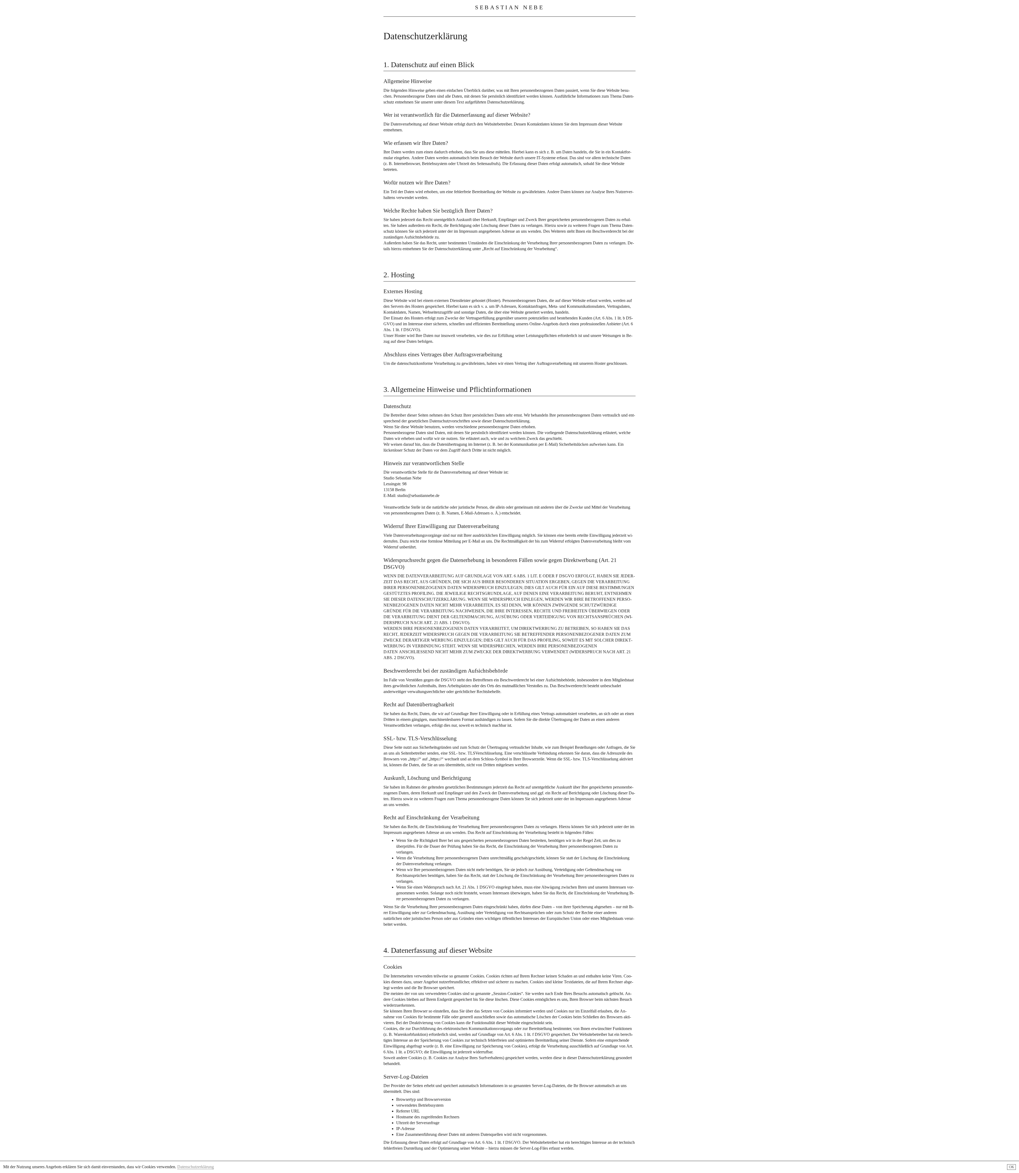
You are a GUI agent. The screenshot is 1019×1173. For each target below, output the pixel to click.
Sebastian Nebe (509, 7)
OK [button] (1011, 1167)
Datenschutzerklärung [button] (195, 1167)
